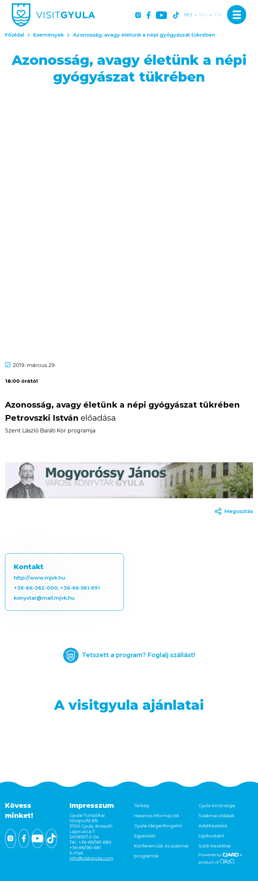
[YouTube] (161, 15)
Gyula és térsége (217, 805)
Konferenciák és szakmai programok (161, 851)
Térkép (141, 805)
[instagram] (138, 15)
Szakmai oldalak (216, 815)
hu (188, 15)
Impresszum (92, 805)
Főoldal (14, 35)
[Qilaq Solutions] (227, 862)
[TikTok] (176, 15)
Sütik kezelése (215, 845)
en (218, 15)
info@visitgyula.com (91, 858)
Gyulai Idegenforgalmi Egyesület (158, 830)
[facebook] (148, 15)
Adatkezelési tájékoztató (213, 830)
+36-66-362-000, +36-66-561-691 (57, 588)
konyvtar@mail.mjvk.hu (44, 598)
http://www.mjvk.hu (39, 577)
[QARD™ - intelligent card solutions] (231, 854)
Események (48, 35)
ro (203, 15)
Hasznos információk (156, 815)
